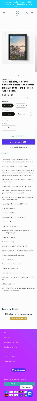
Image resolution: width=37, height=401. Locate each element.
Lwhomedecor (21, 399)
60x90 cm (20, 105)
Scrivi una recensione (18, 318)
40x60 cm (7, 105)
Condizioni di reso (10, 347)
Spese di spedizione (16, 98)
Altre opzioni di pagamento (18, 147)
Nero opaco (8, 114)
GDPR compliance (10, 361)
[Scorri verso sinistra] (14, 75)
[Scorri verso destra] (23, 75)
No (5, 119)
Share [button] (5, 153)
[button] (4, 13)
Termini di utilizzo (10, 357)
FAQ (5, 333)
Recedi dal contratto (11, 342)
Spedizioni (7, 337)
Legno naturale (23, 114)
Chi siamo (7, 352)
